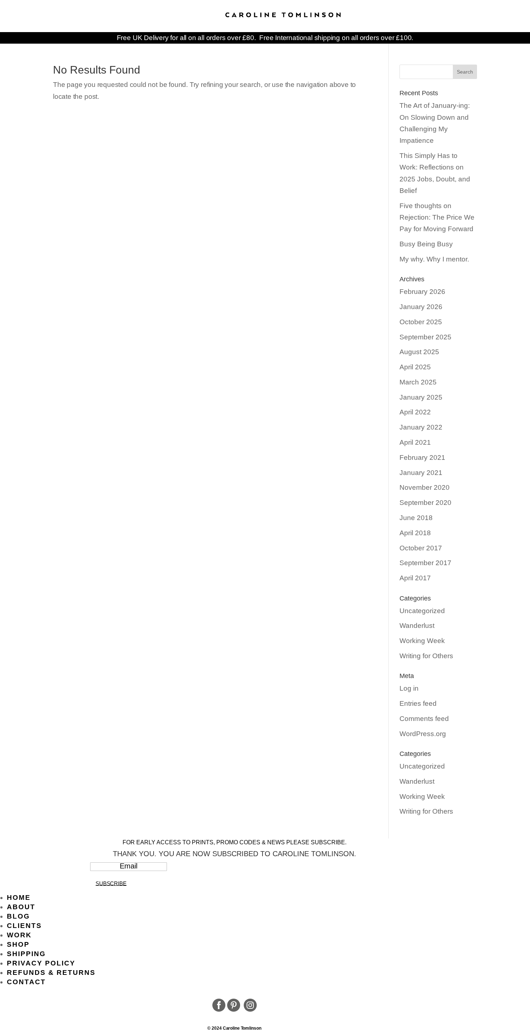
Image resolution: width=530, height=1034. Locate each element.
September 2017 (425, 563)
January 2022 (420, 427)
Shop (18, 944)
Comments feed (424, 718)
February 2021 (422, 457)
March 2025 (418, 382)
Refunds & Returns (51, 972)
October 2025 (420, 322)
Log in (409, 688)
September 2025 (425, 337)
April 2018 (415, 533)
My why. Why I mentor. (434, 259)
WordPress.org (422, 734)
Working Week (422, 640)
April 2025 (415, 367)
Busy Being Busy (426, 244)
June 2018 (416, 518)
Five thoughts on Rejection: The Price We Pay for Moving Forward (436, 217)
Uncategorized (422, 611)
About (21, 907)
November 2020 (424, 487)
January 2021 (420, 472)
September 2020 (425, 502)
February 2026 (422, 291)
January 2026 (420, 307)
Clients (24, 925)
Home (19, 897)
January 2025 (420, 397)
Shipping (26, 954)
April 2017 (415, 578)
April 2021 (415, 442)
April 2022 (415, 412)
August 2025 (419, 352)
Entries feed (418, 703)
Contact (26, 982)
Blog (18, 916)
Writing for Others (426, 656)
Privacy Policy (41, 963)
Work (19, 935)
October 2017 (420, 548)
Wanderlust (416, 625)
